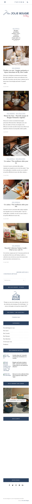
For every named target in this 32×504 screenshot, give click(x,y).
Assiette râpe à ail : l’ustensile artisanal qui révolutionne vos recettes (20, 357)
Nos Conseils (16, 28)
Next (26, 31)
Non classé (5, 330)
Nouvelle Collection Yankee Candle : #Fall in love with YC (16, 249)
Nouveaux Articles (10, 273)
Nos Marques (16, 68)
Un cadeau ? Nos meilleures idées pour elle (16, 205)
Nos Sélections (20, 113)
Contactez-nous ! (16, 317)
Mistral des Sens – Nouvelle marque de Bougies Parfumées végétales (16, 116)
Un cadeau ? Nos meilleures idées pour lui (16, 162)
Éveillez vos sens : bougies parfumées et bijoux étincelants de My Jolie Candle (16, 71)
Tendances (5, 344)
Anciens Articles (22, 272)
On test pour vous (7, 341)
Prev (5, 31)
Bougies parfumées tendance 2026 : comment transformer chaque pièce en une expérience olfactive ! (16, 35)
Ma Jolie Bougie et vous (9, 328)
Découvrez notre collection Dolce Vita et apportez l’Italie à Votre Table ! (21, 376)
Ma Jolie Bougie (25, 500)
